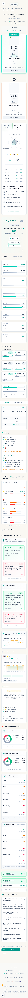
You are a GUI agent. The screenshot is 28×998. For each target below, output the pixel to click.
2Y (21, 633)
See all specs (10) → (20, 407)
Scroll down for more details (12, 211)
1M (3, 658)
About (6, 977)
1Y (19, 633)
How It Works (13, 977)
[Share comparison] (24, 125)
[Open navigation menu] (3, 995)
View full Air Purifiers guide (11, 949)
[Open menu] (3, 3)
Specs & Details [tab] (18, 402)
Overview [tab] (6, 402)
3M (13, 633)
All (24, 633)
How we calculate (22, 221)
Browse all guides (7, 953)
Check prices (13, 70)
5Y (14, 658)
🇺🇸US (4, 656)
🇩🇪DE (8, 656)
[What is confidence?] (22, 250)
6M (16, 633)
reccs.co (14, 4)
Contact (21, 977)
